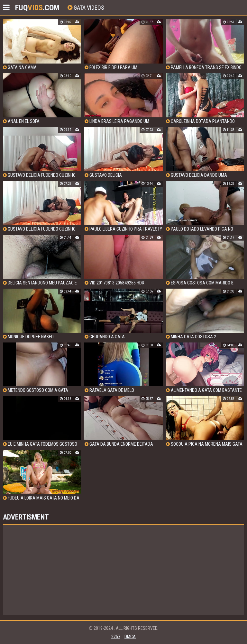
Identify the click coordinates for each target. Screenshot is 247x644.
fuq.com (37, 7)
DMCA (130, 636)
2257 (115, 636)
